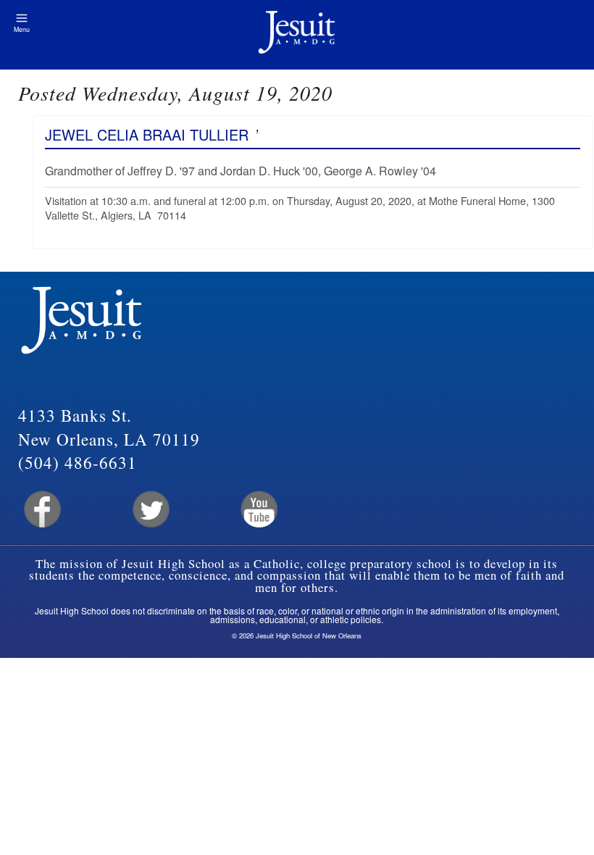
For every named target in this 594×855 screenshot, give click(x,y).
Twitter (150, 510)
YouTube (258, 510)
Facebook (41, 510)
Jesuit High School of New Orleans (297, 35)
